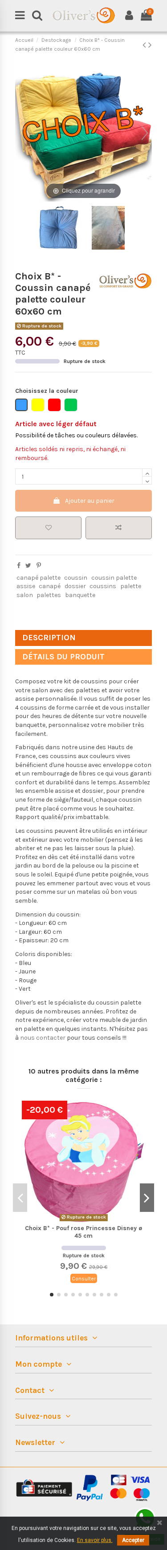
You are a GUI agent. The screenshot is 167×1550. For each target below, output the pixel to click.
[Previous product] (145, 45)
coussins (103, 586)
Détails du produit (63, 657)
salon (24, 595)
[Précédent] (22, 133)
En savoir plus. (95, 1540)
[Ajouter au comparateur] (119, 528)
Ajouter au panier (89, 501)
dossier (75, 586)
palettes (49, 595)
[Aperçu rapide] (139, 1145)
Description (49, 637)
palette (130, 586)
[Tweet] (28, 565)
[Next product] (150, 45)
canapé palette (38, 577)
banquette (80, 595)
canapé (50, 586)
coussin (75, 577)
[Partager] (18, 565)
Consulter (84, 1279)
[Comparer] (139, 1129)
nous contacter (42, 1037)
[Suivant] (145, 133)
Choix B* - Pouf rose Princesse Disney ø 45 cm (83, 1231)
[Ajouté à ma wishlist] (48, 528)
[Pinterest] (39, 565)
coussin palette (114, 577)
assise (25, 586)
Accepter (133, 1540)
